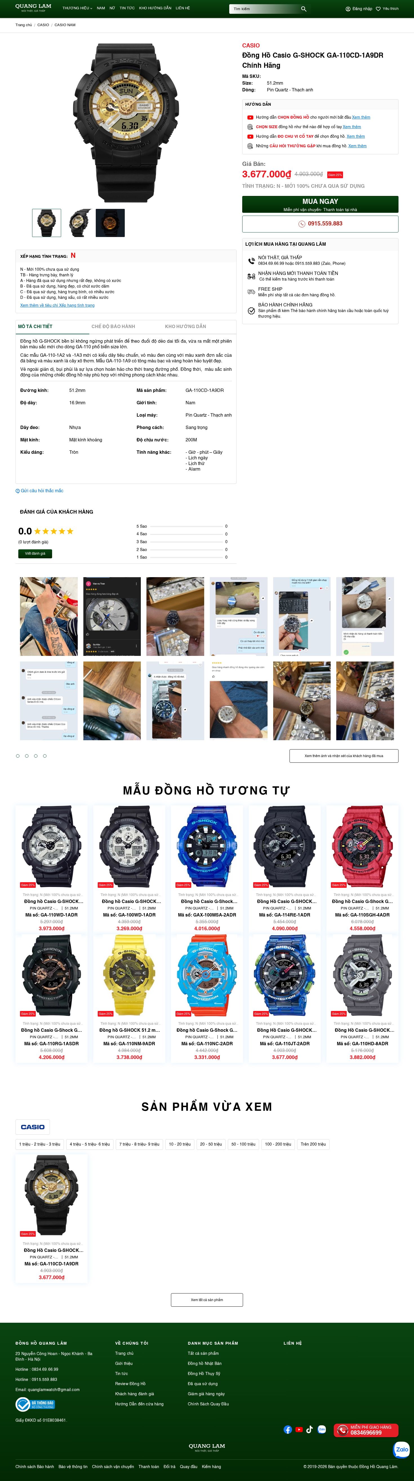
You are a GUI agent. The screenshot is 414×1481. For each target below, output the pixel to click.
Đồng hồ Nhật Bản (205, 1364)
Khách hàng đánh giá (134, 1394)
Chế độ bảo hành (113, 327)
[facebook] (288, 1433)
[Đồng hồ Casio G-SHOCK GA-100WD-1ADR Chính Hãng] (129, 846)
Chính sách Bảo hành (34, 1467)
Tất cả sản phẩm (203, 1354)
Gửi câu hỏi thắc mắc (42, 491)
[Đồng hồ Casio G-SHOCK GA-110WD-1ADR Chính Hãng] (51, 846)
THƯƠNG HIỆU (76, 8)
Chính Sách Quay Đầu (208, 1404)
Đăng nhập (362, 9)
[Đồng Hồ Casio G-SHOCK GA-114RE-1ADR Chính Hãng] (284, 846)
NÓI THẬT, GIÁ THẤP (280, 258)
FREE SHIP (270, 289)
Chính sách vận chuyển (113, 1467)
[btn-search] (304, 9)
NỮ (112, 8)
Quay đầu (188, 1467)
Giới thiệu (124, 1364)
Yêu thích (391, 9)
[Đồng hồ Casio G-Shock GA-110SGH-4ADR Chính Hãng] (362, 846)
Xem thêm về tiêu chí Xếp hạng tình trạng (57, 306)
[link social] (35, 1411)
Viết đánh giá (35, 554)
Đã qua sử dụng (203, 1384)
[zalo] (321, 1433)
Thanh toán (149, 1467)
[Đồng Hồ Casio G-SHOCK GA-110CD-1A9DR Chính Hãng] (51, 1195)
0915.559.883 (325, 224)
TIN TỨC (127, 8)
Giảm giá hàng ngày (206, 1394)
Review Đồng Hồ (130, 1384)
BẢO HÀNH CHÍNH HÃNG (285, 305)
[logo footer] (207, 1449)
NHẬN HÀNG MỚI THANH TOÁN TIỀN (298, 274)
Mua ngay (320, 205)
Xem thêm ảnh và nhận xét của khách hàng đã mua (344, 756)
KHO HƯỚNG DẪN (155, 8)
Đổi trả (169, 1467)
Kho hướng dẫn (185, 327)
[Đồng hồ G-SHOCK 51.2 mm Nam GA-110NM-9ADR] (129, 975)
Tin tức (121, 1374)
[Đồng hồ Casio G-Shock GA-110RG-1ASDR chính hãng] (52, 975)
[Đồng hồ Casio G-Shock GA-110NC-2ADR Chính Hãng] (207, 975)
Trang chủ (124, 1354)
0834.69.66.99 (45, 1370)
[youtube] (299, 1433)
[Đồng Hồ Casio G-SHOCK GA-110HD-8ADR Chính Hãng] (362, 975)
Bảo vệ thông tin (73, 1467)
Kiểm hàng (211, 1467)
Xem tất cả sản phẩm (207, 1300)
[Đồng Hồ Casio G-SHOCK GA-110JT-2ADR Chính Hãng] (284, 975)
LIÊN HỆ (183, 8)
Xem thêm (361, 117)
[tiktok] (309, 1432)
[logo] (33, 11)
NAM (101, 8)
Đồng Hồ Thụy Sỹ (204, 1374)
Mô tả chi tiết (35, 327)
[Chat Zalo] (401, 1450)
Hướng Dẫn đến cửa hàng (139, 1404)
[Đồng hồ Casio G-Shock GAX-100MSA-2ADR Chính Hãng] (206, 846)
